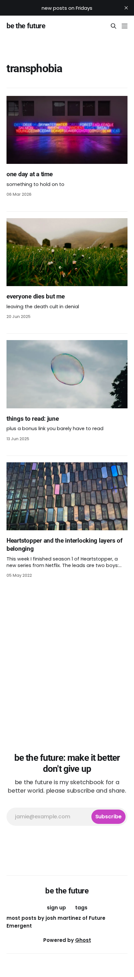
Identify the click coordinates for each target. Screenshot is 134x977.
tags (81, 907)
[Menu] (124, 26)
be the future (26, 26)
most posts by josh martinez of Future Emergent (56, 922)
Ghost (83, 940)
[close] (126, 8)
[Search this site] (113, 26)
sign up (56, 907)
